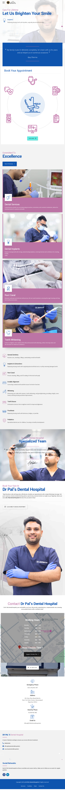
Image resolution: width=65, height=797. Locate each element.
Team (35, 786)
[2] (32, 228)
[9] (32, 183)
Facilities (29, 786)
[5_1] (32, 274)
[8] (32, 319)
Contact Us (41, 786)
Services (23, 786)
